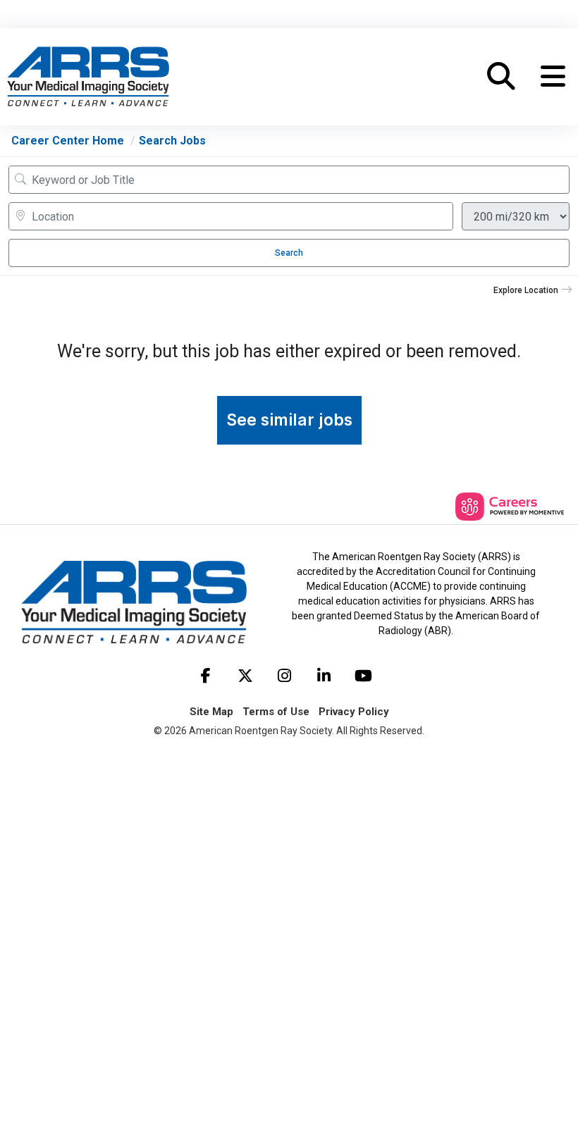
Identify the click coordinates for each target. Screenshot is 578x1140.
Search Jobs (172, 140)
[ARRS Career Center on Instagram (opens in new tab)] (285, 676)
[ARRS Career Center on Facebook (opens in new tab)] (206, 676)
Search (289, 253)
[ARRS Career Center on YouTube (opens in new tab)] (364, 676)
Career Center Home (67, 140)
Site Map (211, 711)
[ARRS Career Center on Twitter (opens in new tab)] (245, 676)
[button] (553, 76)
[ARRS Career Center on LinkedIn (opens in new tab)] (324, 676)
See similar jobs (289, 420)
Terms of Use (275, 711)
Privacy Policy (354, 711)
